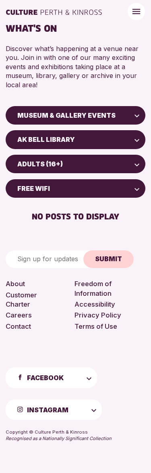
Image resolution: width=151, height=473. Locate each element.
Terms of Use (95, 326)
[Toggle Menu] (136, 11)
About (15, 284)
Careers (19, 315)
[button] (136, 115)
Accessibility (94, 304)
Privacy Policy (97, 315)
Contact (18, 326)
